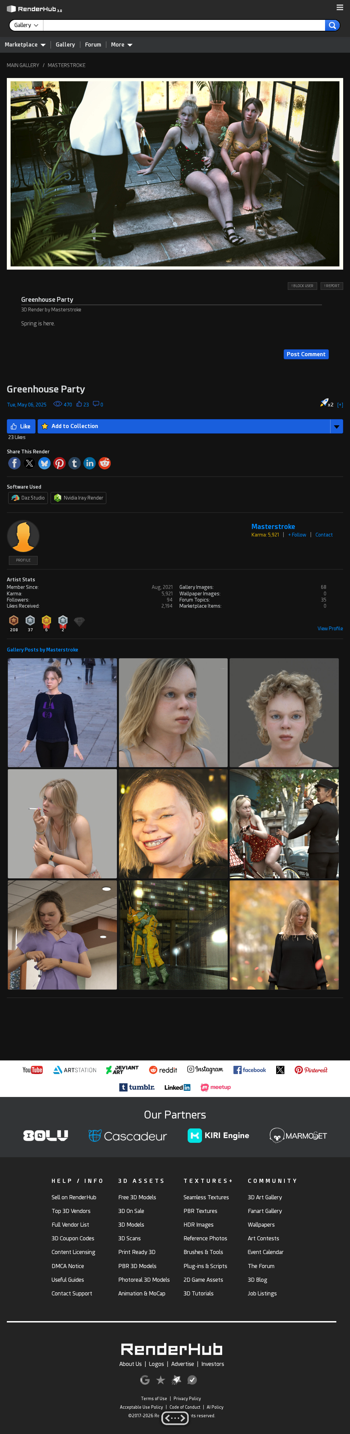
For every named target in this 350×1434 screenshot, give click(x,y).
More (117, 44)
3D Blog (257, 1280)
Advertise (182, 1364)
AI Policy (215, 1407)
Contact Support (72, 1293)
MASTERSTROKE (66, 65)
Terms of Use (154, 1398)
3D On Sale (131, 1211)
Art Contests (263, 1238)
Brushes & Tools (203, 1252)
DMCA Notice (68, 1266)
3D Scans (129, 1238)
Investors (212, 1364)
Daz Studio (33, 498)
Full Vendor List (70, 1225)
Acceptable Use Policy (141, 1407)
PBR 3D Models (137, 1266)
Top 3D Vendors (71, 1211)
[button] (340, 8)
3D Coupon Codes (73, 1238)
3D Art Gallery (265, 1197)
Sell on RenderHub (74, 1197)
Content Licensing (73, 1252)
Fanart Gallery (265, 1211)
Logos (156, 1364)
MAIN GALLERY (23, 65)
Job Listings (262, 1293)
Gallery (65, 44)
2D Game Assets (203, 1280)
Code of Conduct (185, 1407)
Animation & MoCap (141, 1293)
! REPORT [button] (331, 286)
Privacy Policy (187, 1398)
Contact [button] (324, 535)
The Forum (261, 1266)
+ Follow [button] (297, 535)
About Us (130, 1364)
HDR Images (199, 1225)
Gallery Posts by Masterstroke (42, 650)
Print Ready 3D (137, 1252)
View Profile (330, 628)
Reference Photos (205, 1238)
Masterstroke (273, 527)
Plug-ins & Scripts (205, 1266)
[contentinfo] (28, 25)
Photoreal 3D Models (144, 1280)
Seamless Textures (206, 1197)
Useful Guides (68, 1280)
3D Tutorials (199, 1293)
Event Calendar (266, 1252)
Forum (93, 44)
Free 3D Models (137, 1197)
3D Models (131, 1225)
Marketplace (21, 44)
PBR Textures (200, 1211)
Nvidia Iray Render (83, 498)
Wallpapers (261, 1225)
